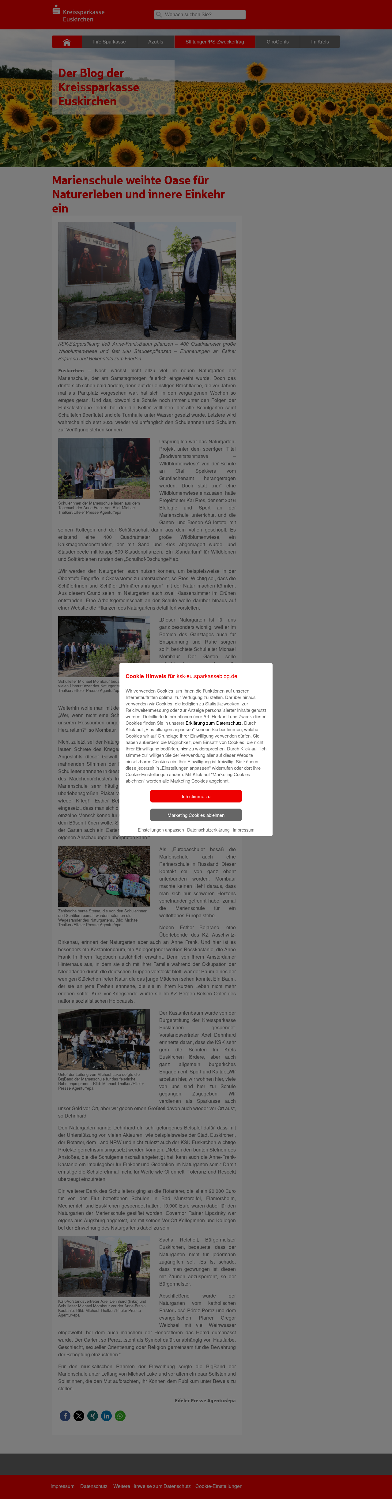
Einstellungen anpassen (161, 830)
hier (184, 748)
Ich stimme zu (196, 796)
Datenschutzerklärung (208, 830)
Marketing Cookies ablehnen (196, 815)
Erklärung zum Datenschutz (214, 722)
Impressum (243, 830)
